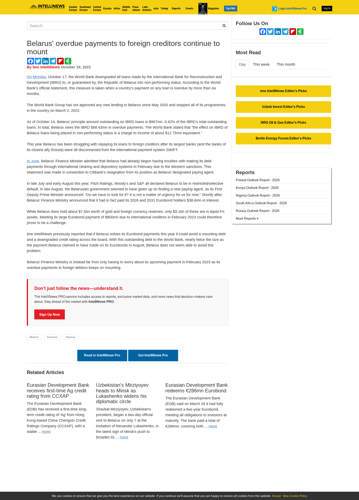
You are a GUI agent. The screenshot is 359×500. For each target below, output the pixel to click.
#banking (70, 337)
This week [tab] (261, 64)
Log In (326, 8)
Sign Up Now (49, 314)
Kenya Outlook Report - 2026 (257, 188)
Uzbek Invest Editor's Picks (283, 106)
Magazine (213, 8)
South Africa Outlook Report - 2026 (261, 203)
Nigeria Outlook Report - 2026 (258, 195)
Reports (176, 8)
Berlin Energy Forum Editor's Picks (283, 138)
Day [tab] (242, 64)
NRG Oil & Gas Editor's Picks (283, 122)
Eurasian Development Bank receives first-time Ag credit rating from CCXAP (58, 390)
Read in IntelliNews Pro (102, 355)
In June (33, 161)
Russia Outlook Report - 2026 (257, 211)
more (46, 432)
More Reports (246, 218)
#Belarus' (34, 337)
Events (189, 8)
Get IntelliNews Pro (153, 355)
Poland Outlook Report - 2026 (258, 180)
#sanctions (52, 337)
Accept (276, 496)
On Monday (36, 77)
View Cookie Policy (295, 496)
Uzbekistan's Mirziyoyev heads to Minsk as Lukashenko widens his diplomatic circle (122, 393)
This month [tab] (286, 64)
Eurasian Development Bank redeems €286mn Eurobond (196, 387)
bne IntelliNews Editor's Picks (283, 91)
